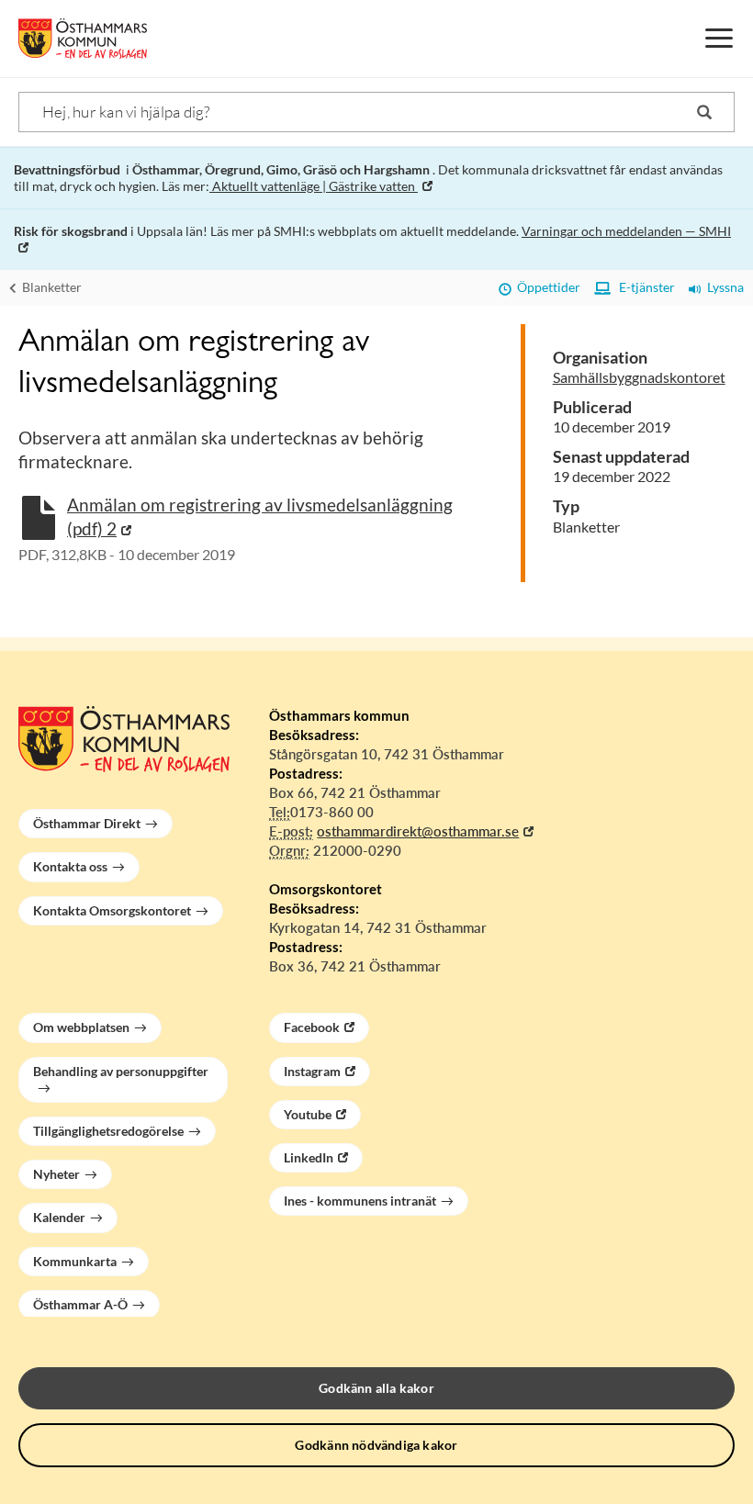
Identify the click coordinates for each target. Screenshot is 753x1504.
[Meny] (719, 38)
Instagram (312, 1071)
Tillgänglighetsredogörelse (108, 1131)
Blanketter (50, 287)
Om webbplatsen (81, 1027)
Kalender (59, 1217)
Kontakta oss (70, 866)
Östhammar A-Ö (80, 1304)
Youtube (308, 1114)
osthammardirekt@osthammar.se (418, 831)
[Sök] (704, 112)
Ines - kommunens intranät (360, 1200)
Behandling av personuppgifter (120, 1071)
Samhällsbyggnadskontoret (639, 377)
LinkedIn (308, 1157)
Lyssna (723, 287)
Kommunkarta (75, 1261)
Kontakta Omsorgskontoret (112, 910)
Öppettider (545, 287)
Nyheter (56, 1174)
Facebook (312, 1027)
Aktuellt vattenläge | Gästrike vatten (313, 186)
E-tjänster (643, 287)
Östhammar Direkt (86, 823)
